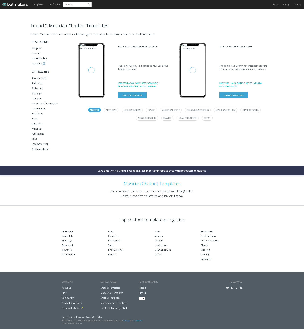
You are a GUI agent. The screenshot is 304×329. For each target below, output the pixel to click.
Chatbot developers (72, 302)
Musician (152, 86)
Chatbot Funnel (250, 110)
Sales (34, 138)
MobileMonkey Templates (113, 302)
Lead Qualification (225, 110)
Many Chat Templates (111, 292)
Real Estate (37, 83)
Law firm (158, 240)
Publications (38, 133)
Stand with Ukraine (71, 308)
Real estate (67, 235)
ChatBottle (138, 320)
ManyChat (37, 48)
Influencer (37, 128)
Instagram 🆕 (38, 63)
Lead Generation (40, 143)
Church (204, 245)
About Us (66, 287)
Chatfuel (36, 53)
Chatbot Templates (110, 287)
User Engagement (150, 83)
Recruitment (207, 231)
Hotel (157, 231)
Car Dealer (37, 123)
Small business (208, 235)
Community (68, 297)
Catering (205, 254)
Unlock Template (132, 95)
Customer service (210, 240)
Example (241, 83)
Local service (161, 245)
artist (143, 86)
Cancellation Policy (94, 317)
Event (34, 118)
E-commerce (68, 254)
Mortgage (37, 93)
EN (141, 298)
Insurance (36, 98)
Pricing (286, 4)
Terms (64, 317)
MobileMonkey (39, 58)
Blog (275, 4)
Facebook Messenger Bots (114, 308)
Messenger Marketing (128, 86)
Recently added (39, 77)
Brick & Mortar (115, 249)
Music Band (224, 86)
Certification (54, 4)
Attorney (158, 235)
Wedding (205, 249)
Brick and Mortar (40, 148)
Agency (112, 254)
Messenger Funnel (147, 118)
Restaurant (37, 88)
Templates (37, 4)
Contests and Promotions (45, 103)
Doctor (158, 254)
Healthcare (37, 113)
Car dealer (113, 235)
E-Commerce (38, 108)
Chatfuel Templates (110, 297)
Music (234, 86)
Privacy (72, 317)
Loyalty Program (187, 118)
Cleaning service (162, 249)
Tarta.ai (126, 320)
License (81, 317)
